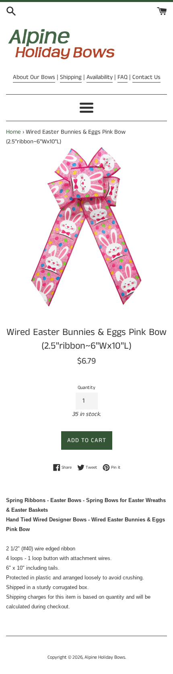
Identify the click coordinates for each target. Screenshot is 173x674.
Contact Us (146, 77)
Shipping (71, 77)
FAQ (122, 77)
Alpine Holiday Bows (104, 657)
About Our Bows (34, 77)
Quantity (86, 387)
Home (13, 132)
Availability (99, 77)
